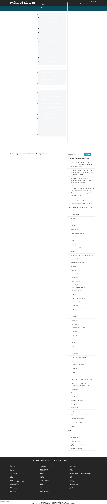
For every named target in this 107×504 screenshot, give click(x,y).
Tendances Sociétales (74, 484)
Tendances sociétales (77, 418)
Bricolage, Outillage (77, 248)
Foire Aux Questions (48, 118)
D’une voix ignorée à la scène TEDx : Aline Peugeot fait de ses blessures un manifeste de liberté (82, 172)
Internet (73, 339)
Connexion (74, 437)
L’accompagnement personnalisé (52, 107)
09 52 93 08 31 (84, 3)
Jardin (73, 342)
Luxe (72, 361)
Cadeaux (74, 251)
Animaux (74, 218)
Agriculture (74, 211)
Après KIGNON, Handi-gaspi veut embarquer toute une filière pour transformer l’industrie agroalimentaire (81, 182)
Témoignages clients (48, 79)
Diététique (74, 277)
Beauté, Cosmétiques (77, 233)
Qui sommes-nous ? (48, 92)
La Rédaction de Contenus (51, 57)
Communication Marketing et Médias (82, 255)
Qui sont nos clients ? (48, 72)
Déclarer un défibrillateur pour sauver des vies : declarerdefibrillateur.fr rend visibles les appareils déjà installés (82, 201)
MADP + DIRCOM (48, 32)
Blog (42, 140)
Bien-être (74, 237)
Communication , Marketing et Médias (17, 481)
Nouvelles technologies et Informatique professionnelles (80, 384)
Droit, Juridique (75, 281)
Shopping (74, 404)
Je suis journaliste (47, 131)
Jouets (73, 350)
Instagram (94, 3)
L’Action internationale (50, 25)
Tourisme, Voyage (76, 422)
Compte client (94, 1)
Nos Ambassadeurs (48, 83)
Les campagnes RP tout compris (51, 14)
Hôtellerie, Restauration (78, 328)
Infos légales (46, 122)
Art (72, 222)
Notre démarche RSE (48, 100)
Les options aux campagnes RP (51, 38)
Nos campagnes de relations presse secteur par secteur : (51, 460)
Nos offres (44, 11)
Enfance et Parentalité (78, 298)
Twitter (93, 3)
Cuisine (73, 266)
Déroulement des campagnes (51, 103)
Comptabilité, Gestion (77, 259)
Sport (73, 411)
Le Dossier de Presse (50, 41)
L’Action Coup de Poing (50, 21)
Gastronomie (75, 324)
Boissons (74, 244)
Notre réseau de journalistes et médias (53, 111)
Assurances (74, 229)
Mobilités (74, 368)
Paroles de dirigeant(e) (50, 17)
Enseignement (75, 302)
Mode (73, 372)
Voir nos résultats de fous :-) (50, 76)
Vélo (72, 426)
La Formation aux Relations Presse (54, 45)
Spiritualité (74, 407)
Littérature (74, 353)
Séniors (73, 396)
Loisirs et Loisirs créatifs (78, 357)
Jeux (72, 346)
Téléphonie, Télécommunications (81, 415)
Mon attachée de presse (51, 28)
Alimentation (75, 214)
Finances (74, 316)
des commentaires (78, 445)
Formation (74, 320)
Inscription (74, 434)
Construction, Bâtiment (78, 262)
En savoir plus (45, 89)
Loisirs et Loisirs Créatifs (44, 491)
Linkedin (89, 3)
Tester (43, 4)
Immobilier (74, 331)
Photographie (75, 389)
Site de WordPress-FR (77, 448)
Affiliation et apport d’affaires (51, 114)
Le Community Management (52, 54)
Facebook (91, 3)
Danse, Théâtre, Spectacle (79, 274)
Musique (73, 376)
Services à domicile (77, 400)
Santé (73, 393)
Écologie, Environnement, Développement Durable (78, 286)
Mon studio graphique (50, 61)
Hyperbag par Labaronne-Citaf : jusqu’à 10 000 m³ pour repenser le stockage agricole (81, 164)
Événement (74, 313)
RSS (96, 3)
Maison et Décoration (77, 364)
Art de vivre (74, 225)
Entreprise (74, 305)
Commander (45, 8)
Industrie (74, 335)
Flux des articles (77, 441)
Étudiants (74, 309)
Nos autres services (48, 51)
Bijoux (73, 240)
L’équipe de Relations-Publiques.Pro (52, 96)
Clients (43, 69)
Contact (44, 134)
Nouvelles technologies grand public (82, 379)
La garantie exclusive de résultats (53, 125)
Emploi (73, 294)
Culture (73, 270)
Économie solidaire (77, 291)
